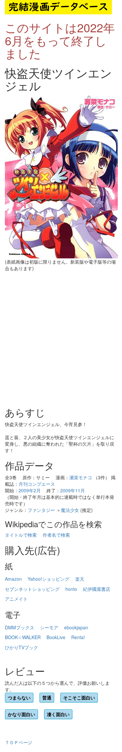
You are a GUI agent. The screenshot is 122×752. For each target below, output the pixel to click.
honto (71, 589)
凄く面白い (58, 714)
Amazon (13, 579)
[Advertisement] (61, 339)
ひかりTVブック (21, 647)
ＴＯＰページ (18, 742)
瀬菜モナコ (80, 477)
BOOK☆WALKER (23, 637)
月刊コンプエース (37, 484)
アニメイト (16, 598)
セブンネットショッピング (32, 589)
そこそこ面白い (79, 697)
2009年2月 (30, 490)
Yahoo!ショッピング (48, 579)
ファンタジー (41, 510)
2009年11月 (72, 490)
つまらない (19, 697)
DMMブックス (19, 627)
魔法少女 (70, 510)
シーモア (49, 627)
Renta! (78, 637)
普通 (46, 697)
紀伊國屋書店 (96, 589)
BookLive (56, 637)
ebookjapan (76, 627)
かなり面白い (21, 714)
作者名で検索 (56, 534)
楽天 (79, 579)
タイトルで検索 (21, 534)
